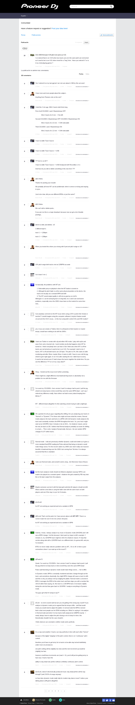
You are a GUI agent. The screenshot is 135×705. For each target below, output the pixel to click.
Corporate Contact (101, 703)
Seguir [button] (86, 42)
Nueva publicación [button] (108, 35)
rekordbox (26, 700)
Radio (54, 700)
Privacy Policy (31, 703)
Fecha (81, 74)
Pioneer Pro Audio (40, 700)
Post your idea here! (60, 28)
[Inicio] (39, 6)
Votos (87, 74)
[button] (28, 55)
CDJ (25, 48)
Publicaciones (36, 35)
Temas (23, 35)
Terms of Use (39, 703)
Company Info (111, 703)
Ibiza (63, 700)
